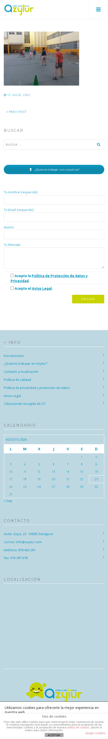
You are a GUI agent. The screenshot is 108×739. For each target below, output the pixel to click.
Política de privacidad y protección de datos (37, 387)
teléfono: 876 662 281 (20, 550)
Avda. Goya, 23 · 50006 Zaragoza (28, 534)
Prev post (17, 111)
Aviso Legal (42, 288)
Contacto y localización (21, 371)
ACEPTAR (54, 735)
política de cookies (78, 727)
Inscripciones (14, 355)
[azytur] (19, 9)
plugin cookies (95, 733)
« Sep (8, 500)
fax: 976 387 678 (16, 558)
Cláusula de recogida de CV (24, 403)
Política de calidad (17, 379)
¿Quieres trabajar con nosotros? (56, 169)
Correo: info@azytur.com (23, 542)
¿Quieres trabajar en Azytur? (25, 363)
